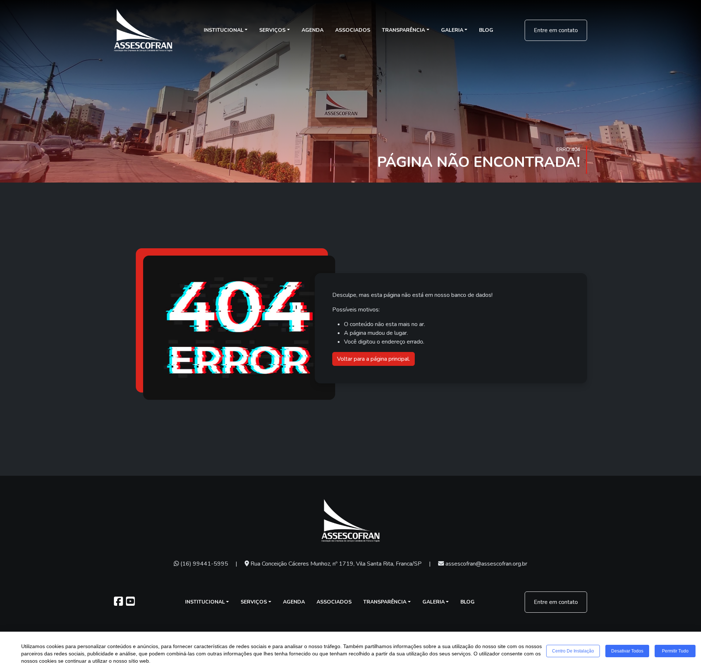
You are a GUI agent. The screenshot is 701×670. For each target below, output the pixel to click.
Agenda (312, 30)
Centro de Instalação (573, 651)
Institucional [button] (224, 30)
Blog (486, 30)
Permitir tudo (675, 651)
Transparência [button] (403, 30)
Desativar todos (627, 651)
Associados (352, 30)
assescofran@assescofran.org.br (485, 564)
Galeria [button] (452, 30)
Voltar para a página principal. (373, 359)
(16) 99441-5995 (203, 564)
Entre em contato (556, 30)
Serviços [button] (272, 30)
